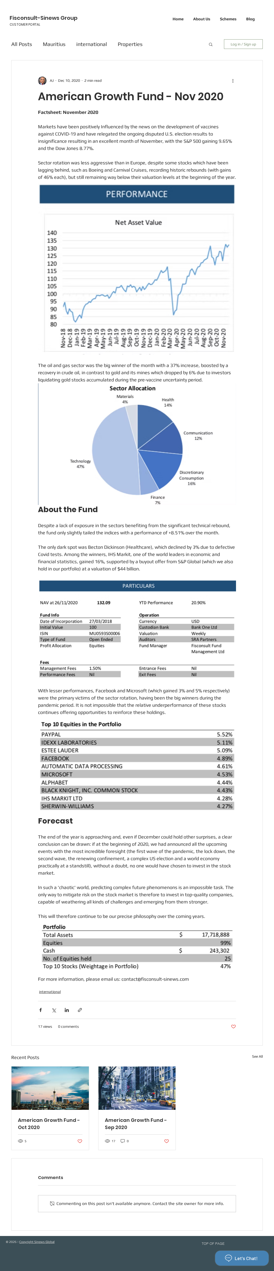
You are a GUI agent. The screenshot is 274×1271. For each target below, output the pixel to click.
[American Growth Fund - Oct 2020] (50, 1088)
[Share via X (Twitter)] (53, 1010)
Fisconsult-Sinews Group (44, 18)
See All (257, 1056)
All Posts (21, 44)
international (91, 44)
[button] (210, 44)
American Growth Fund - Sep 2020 (136, 1124)
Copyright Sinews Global (37, 1242)
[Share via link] (79, 1010)
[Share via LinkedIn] (66, 1010)
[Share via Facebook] (40, 1010)
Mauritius (54, 44)
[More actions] (233, 81)
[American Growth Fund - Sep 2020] (137, 1088)
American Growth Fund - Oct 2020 (49, 1124)
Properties (130, 44)
